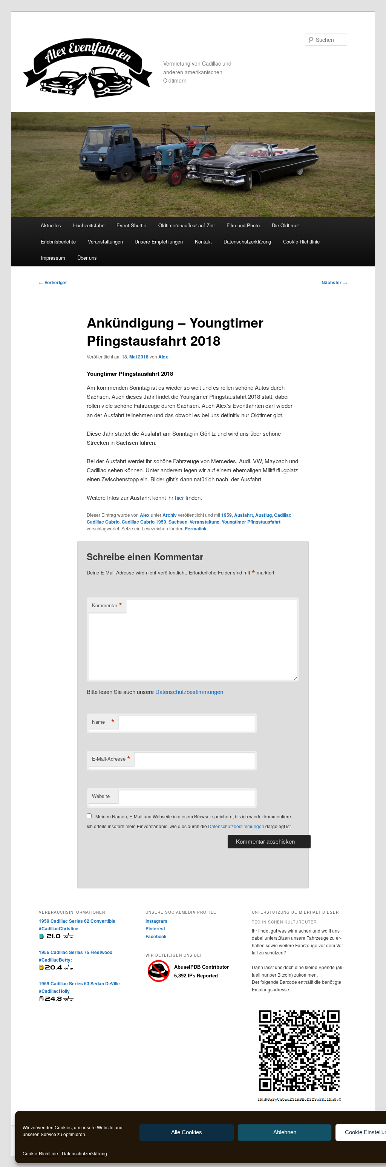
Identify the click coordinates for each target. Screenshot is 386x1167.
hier (179, 497)
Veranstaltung (204, 521)
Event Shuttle (131, 225)
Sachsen (177, 521)
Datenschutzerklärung (84, 1153)
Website (101, 795)
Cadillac (282, 515)
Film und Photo (243, 225)
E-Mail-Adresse (111, 759)
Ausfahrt (243, 515)
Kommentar (107, 605)
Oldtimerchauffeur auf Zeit (186, 225)
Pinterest (155, 928)
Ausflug (263, 515)
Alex (163, 356)
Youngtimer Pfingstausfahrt (251, 521)
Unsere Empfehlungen (159, 241)
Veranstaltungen (105, 241)
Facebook (156, 936)
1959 (226, 515)
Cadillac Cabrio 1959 (144, 521)
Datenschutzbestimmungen (189, 691)
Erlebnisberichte (58, 241)
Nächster (334, 282)
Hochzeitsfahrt (89, 225)
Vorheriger (53, 282)
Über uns (87, 257)
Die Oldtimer (285, 225)
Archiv (169, 515)
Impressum (53, 257)
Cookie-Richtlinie (40, 1153)
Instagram (156, 920)
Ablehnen (284, 1132)
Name (103, 722)
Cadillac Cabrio (103, 521)
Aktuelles (51, 225)
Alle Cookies (186, 1132)
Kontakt (203, 241)
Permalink (196, 528)
